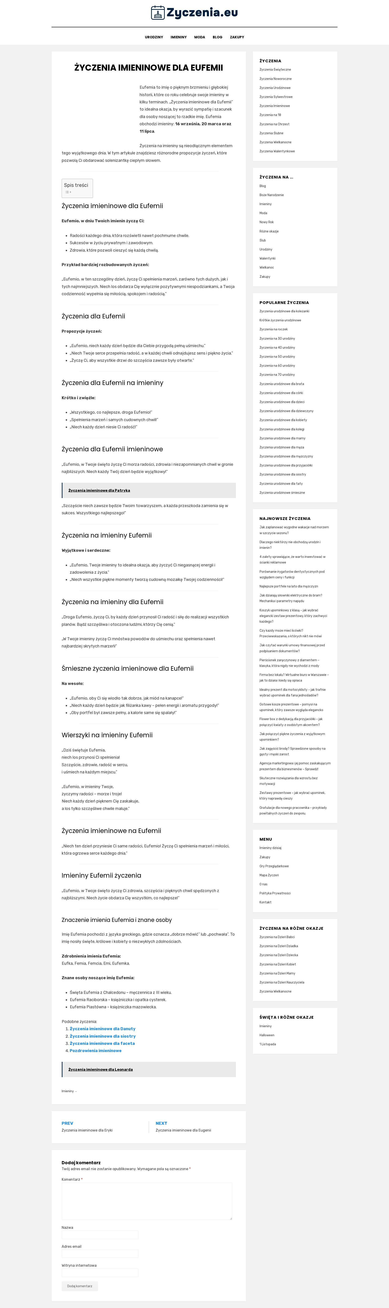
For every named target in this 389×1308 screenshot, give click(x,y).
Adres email (71, 1246)
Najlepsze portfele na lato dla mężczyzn (289, 586)
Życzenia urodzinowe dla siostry (283, 474)
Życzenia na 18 (270, 115)
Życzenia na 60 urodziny (277, 366)
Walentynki (268, 258)
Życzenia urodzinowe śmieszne (282, 493)
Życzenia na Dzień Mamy (277, 973)
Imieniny (179, 37)
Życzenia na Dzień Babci (277, 937)
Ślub (263, 240)
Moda (199, 37)
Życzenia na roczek (274, 329)
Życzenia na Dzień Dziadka (279, 946)
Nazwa (67, 1227)
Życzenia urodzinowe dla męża (282, 447)
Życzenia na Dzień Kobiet (278, 964)
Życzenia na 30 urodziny (277, 339)
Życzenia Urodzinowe (275, 88)
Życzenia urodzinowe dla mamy (282, 438)
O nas (263, 884)
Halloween (267, 1035)
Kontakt (265, 902)
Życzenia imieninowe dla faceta (102, 1043)
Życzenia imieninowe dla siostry (103, 1036)
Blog (217, 37)
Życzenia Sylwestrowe (276, 97)
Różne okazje (269, 231)
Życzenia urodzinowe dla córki (281, 393)
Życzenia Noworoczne (276, 79)
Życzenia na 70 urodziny (277, 375)
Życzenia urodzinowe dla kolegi (282, 429)
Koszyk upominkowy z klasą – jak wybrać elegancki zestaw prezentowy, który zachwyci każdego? (293, 616)
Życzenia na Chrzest (274, 124)
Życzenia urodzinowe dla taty (281, 484)
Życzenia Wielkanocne (276, 142)
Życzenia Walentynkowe (277, 151)
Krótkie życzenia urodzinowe (280, 320)
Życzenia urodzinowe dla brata (282, 384)
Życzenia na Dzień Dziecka (279, 955)
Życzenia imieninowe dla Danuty (103, 1028)
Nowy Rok (267, 222)
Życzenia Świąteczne (275, 70)
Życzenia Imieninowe (275, 106)
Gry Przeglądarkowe (274, 866)
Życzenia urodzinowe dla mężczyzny (286, 456)
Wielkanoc (267, 267)
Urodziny (154, 37)
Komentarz (72, 1179)
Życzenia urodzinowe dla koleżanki (284, 311)
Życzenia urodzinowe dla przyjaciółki (286, 465)
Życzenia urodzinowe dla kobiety (283, 420)
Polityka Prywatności (275, 893)
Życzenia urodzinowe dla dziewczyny (287, 411)
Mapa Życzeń (269, 875)
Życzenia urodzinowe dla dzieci (282, 402)
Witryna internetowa (79, 1265)
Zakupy (237, 37)
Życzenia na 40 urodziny (277, 348)
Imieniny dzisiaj (270, 848)
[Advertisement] (99, 115)
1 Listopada (268, 1044)
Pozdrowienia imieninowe (96, 1050)
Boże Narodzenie (272, 195)
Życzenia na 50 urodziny (277, 357)
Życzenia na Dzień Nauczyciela (282, 982)
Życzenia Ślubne (271, 133)
